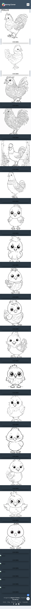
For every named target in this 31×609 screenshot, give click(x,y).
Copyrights (25, 602)
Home (4, 602)
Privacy (19, 602)
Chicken (15, 42)
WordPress (15, 599)
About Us (13, 602)
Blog (8, 602)
